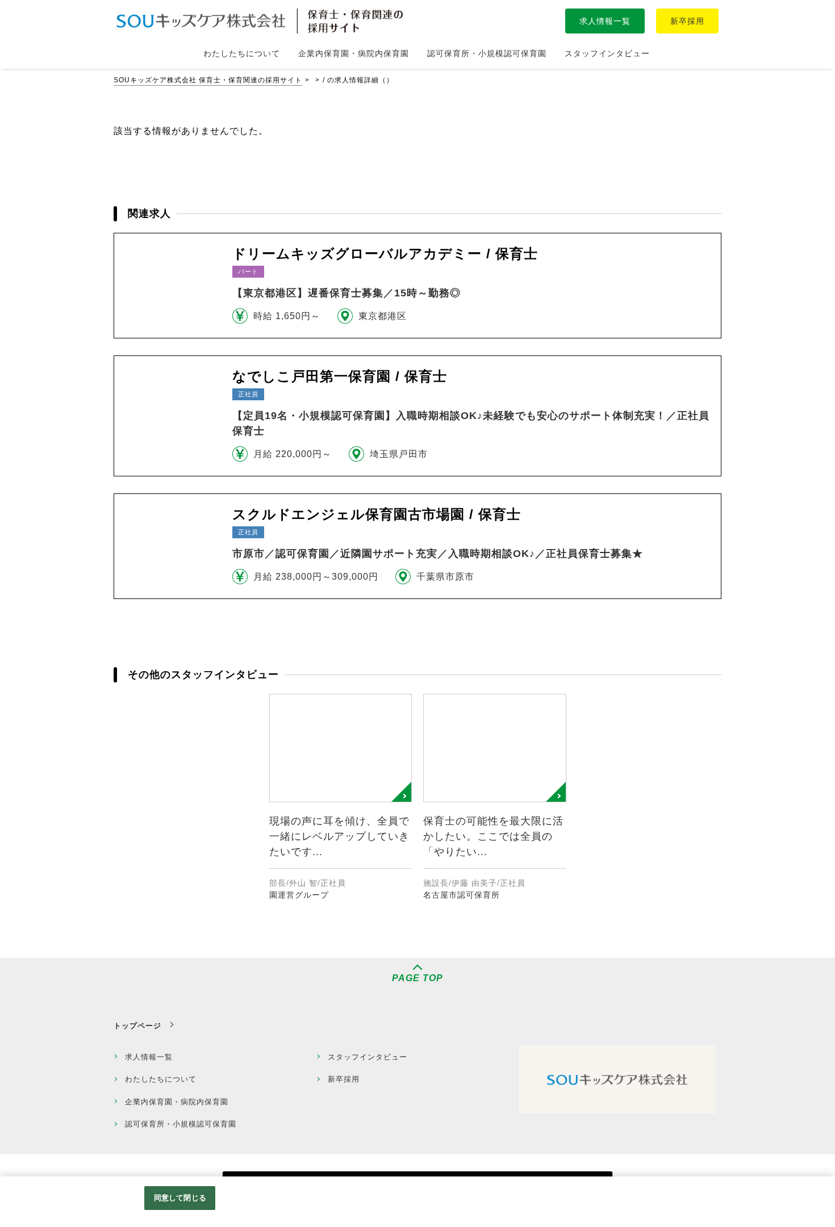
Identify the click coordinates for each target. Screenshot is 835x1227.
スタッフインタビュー (367, 1057)
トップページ (137, 1025)
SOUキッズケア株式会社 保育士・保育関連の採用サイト (208, 80)
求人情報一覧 (605, 21)
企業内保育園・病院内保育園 (176, 1102)
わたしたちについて (161, 1079)
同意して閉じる (180, 1198)
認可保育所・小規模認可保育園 (180, 1124)
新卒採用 (687, 21)
